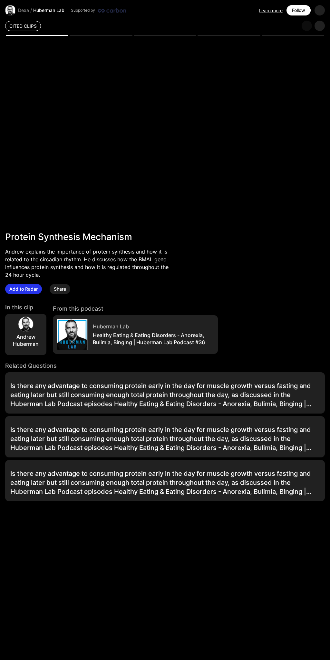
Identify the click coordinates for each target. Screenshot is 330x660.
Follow (298, 10)
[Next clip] (320, 26)
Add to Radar (23, 289)
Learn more (271, 10)
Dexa (23, 10)
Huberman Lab (48, 10)
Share (60, 289)
